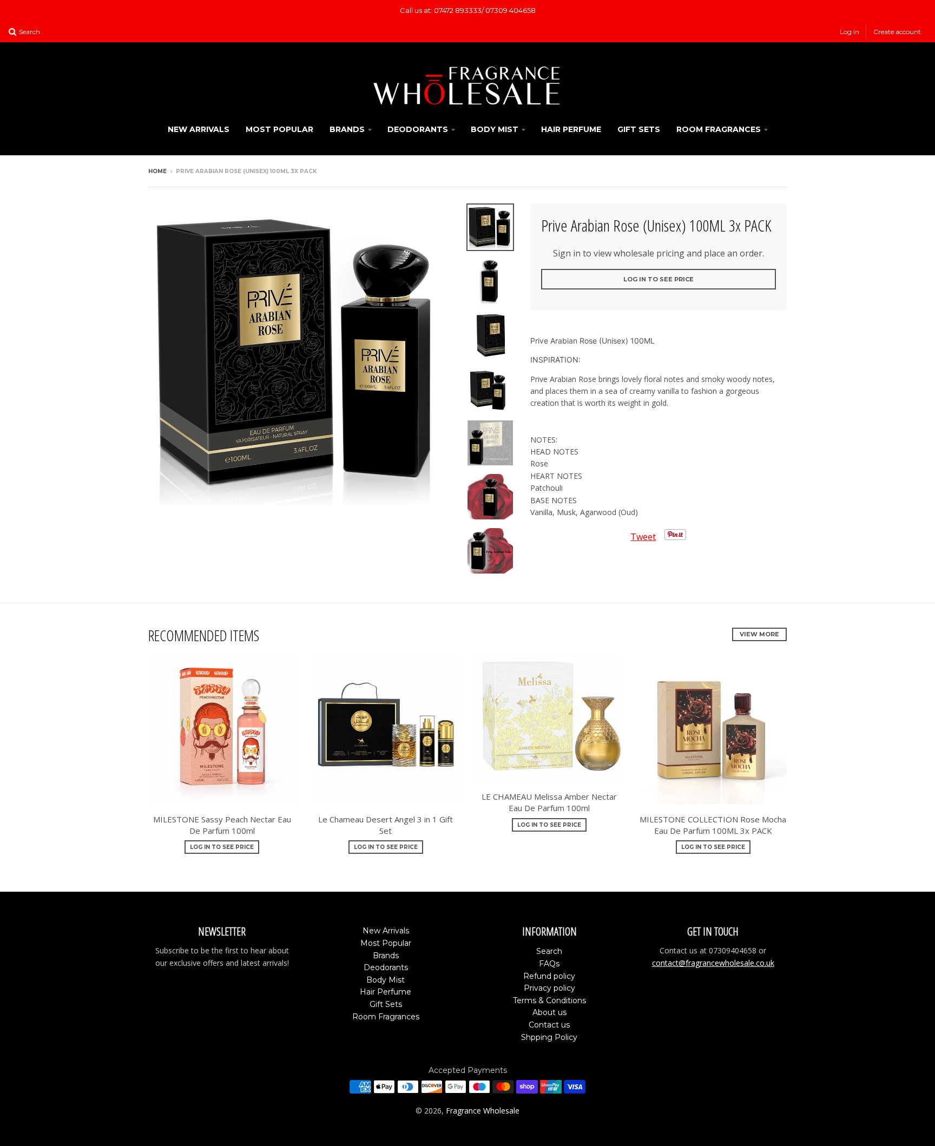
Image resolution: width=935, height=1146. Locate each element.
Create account (897, 32)
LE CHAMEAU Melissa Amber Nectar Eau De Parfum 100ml (549, 802)
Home (157, 171)
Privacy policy (549, 988)
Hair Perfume (571, 129)
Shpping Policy (549, 1037)
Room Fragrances (718, 129)
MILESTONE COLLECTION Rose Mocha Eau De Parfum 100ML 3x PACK (713, 825)
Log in (849, 32)
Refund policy (549, 976)
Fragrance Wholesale (482, 1110)
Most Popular (279, 129)
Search (549, 951)
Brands (347, 129)
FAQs (549, 964)
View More (759, 634)
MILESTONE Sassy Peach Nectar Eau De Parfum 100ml (222, 825)
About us (549, 1012)
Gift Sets (638, 129)
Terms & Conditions (549, 1000)
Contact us (549, 1025)
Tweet (643, 537)
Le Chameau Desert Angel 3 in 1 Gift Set (385, 825)
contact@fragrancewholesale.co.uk (713, 963)
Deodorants (417, 129)
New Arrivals (198, 129)
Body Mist (494, 129)
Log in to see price (658, 279)
